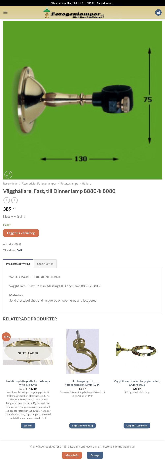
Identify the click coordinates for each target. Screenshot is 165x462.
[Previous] (3, 381)
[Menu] (5, 12)
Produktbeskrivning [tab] (18, 263)
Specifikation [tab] (45, 263)
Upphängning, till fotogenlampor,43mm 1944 (82, 383)
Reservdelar (10, 183)
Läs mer (28, 425)
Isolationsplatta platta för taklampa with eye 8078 (28, 383)
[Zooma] (8, 174)
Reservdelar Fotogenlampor (39, 183)
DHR (19, 250)
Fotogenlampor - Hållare (75, 183)
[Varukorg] (158, 12)
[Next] (162, 381)
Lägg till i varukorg (21, 233)
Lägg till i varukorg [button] (82, 425)
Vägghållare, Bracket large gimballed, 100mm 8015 (137, 383)
